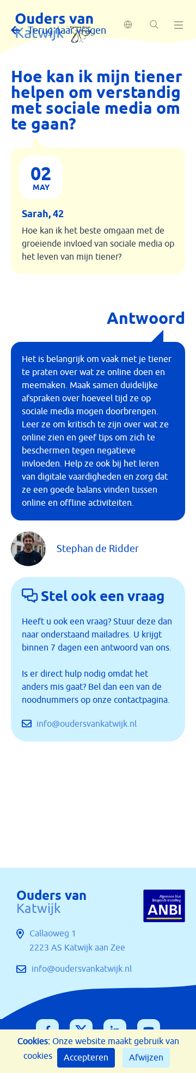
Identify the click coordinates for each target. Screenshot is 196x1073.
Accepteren (86, 1057)
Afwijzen (146, 1057)
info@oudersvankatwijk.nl (85, 724)
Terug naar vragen (67, 30)
